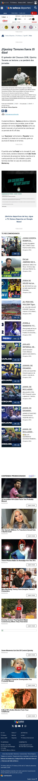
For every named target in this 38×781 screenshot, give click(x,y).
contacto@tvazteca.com (25, 745)
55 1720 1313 (22, 746)
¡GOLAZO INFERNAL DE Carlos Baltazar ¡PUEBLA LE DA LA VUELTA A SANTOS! (29, 345)
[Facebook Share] (3, 111)
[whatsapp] (25, 726)
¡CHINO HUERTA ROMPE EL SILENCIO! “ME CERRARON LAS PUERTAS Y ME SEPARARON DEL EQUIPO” (29, 239)
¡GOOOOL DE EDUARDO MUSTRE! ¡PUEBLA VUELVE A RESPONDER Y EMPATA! (29, 367)
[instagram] (16, 727)
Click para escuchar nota (11, 114)
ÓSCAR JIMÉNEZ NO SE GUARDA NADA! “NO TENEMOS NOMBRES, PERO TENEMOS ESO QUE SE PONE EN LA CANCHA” (29, 260)
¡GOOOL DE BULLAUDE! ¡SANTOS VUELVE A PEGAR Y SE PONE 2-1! (28, 388)
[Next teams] (35, 27)
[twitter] (13, 727)
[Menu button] (2, 8)
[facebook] (22, 727)
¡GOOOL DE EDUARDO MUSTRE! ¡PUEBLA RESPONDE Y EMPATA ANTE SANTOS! (29, 409)
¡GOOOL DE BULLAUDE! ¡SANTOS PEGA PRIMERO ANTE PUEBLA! (29, 430)
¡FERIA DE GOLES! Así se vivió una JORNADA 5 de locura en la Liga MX (29, 282)
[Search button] (35, 8)
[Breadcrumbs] (4, 36)
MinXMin (34, 22)
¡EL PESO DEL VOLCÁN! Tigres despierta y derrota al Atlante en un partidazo (29, 303)
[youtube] (19, 727)
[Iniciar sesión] (35, 2)
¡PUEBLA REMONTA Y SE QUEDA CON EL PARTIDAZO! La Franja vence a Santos (29, 324)
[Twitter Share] (6, 111)
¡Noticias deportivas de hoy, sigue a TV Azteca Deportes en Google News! (19, 219)
